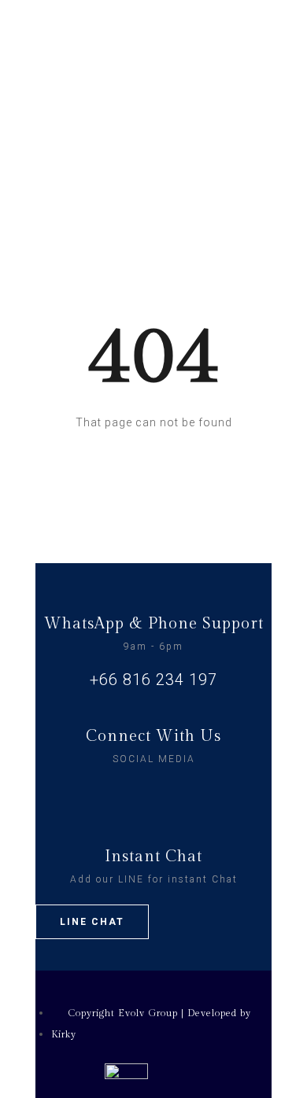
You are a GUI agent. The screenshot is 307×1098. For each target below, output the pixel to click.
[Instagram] (170, 792)
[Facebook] (138, 792)
